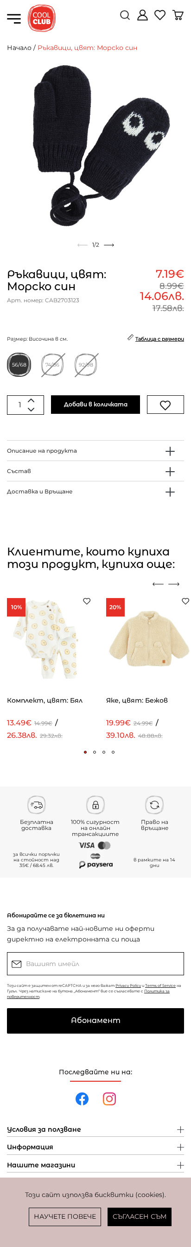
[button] (85, 752)
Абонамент (96, 1020)
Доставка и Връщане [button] (40, 491)
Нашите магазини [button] (41, 1165)
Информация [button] (30, 1147)
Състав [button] (19, 471)
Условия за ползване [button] (44, 1130)
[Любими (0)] (160, 18)
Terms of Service (160, 985)
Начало (19, 48)
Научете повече (65, 1216)
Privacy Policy (128, 985)
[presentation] (158, 584)
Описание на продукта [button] (42, 450)
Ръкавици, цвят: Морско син (87, 48)
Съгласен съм (139, 1216)
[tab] (95, 451)
